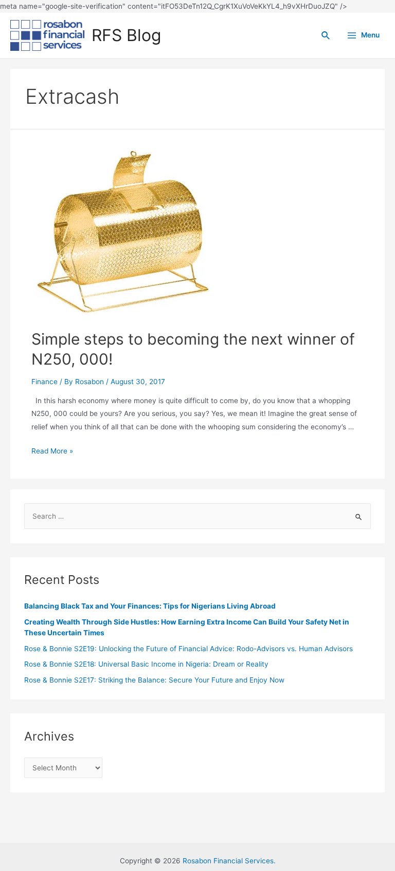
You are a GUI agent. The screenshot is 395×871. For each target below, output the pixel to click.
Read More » (52, 451)
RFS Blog (126, 35)
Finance (44, 381)
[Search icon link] (326, 35)
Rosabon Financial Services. (229, 861)
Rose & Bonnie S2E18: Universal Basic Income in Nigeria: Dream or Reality (146, 664)
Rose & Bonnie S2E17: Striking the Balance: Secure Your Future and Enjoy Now (154, 680)
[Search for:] (197, 516)
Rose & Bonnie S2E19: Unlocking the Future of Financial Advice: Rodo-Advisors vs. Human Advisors (188, 649)
